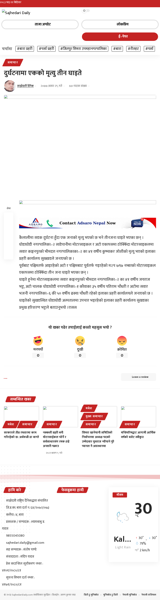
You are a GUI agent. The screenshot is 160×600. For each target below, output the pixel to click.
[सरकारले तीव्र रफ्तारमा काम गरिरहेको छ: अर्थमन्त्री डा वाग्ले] (21, 416)
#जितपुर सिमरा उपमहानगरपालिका (83, 49)
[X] (153, 4)
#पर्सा (149, 49)
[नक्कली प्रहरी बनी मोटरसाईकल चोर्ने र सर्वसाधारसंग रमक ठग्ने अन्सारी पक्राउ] (60, 416)
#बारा (117, 49)
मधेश (11, 424)
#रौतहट (133, 49)
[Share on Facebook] (8, 217)
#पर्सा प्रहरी (46, 49)
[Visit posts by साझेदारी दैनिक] (10, 86)
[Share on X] (8, 226)
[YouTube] (158, 4)
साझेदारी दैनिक (25, 86)
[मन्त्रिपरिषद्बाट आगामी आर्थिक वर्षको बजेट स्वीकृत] (138, 416)
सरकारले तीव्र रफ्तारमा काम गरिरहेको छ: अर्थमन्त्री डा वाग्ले (21, 435)
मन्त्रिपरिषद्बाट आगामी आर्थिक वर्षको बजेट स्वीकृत (138, 435)
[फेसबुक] (149, 4)
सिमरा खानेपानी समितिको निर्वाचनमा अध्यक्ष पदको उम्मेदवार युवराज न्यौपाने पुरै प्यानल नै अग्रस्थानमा (98, 439)
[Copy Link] (8, 236)
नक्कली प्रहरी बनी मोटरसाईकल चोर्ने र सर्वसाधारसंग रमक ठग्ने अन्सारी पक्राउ (56, 439)
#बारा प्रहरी (24, 49)
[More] (8, 254)
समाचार (13, 62)
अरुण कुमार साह (68, 595)
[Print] (8, 245)
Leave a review (140, 376)
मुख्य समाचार (94, 416)
